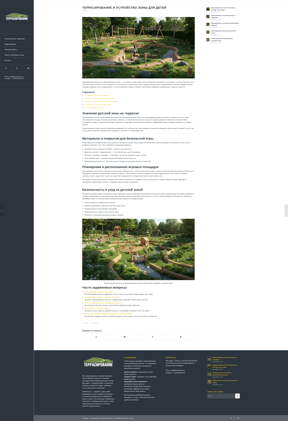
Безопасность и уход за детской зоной (97, 104)
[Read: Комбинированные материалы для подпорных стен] (208, 40)
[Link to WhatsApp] (16, 68)
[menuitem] (16, 39)
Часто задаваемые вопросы (94, 108)
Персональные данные (106, 418)
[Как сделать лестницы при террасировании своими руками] (1, 210)
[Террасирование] (16, 17)
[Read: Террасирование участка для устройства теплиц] (208, 32)
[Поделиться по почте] (181, 337)
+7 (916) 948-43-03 (17, 78)
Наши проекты (140, 391)
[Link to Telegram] (5, 68)
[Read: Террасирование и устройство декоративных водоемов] (208, 24)
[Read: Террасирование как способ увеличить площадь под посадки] (208, 9)
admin (95, 323)
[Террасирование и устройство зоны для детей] (138, 47)
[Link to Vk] (28, 68)
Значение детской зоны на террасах (96, 95)
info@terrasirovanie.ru (16, 77)
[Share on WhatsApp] (96, 337)
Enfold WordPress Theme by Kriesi (123, 418)
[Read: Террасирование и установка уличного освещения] (208, 17)
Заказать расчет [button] (129, 391)
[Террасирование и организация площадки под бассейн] (286, 210)
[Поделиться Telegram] (153, 337)
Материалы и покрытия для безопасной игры (99, 98)
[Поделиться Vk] (124, 337)
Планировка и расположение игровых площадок (100, 101)
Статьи (84, 10)
